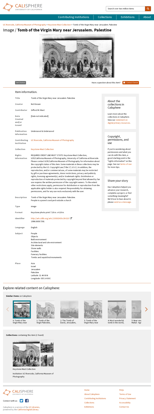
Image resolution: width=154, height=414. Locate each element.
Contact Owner (132, 82)
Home (86, 390)
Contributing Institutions (73, 17)
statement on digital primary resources (119, 122)
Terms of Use (125, 394)
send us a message (122, 202)
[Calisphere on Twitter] (21, 401)
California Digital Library (27, 409)
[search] (148, 8)
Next (146, 309)
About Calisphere (92, 394)
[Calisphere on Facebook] (27, 401)
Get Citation (20, 82)
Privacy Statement (127, 398)
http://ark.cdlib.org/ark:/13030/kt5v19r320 (50, 218)
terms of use (126, 164)
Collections (105, 17)
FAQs (121, 390)
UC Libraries (34, 407)
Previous (7, 309)
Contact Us (124, 407)
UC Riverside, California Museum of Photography (24, 24)
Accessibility (125, 403)
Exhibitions (127, 17)
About (147, 17)
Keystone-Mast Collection (59, 24)
